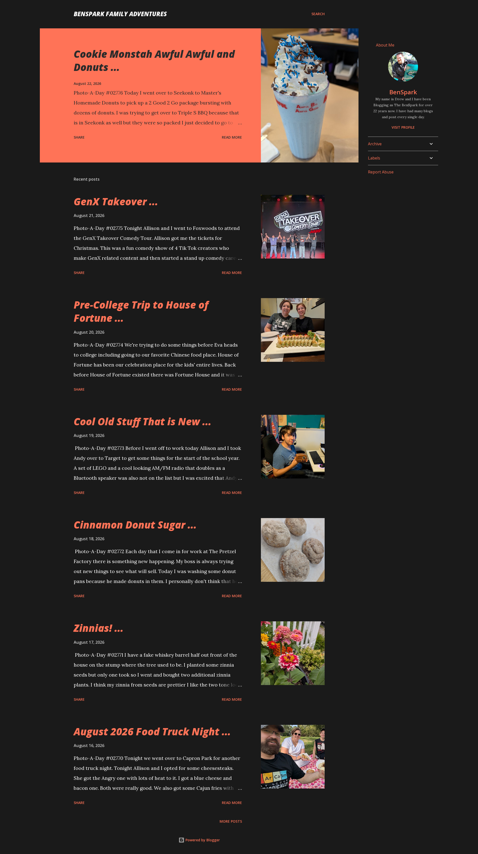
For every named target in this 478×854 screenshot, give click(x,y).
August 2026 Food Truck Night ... (152, 731)
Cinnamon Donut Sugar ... (135, 525)
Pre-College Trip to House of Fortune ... (141, 311)
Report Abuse (381, 172)
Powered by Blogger (202, 840)
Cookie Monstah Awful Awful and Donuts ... (154, 60)
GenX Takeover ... (116, 201)
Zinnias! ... (98, 628)
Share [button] (79, 137)
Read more (232, 137)
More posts (231, 821)
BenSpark (403, 92)
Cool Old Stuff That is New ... (142, 421)
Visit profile (403, 127)
